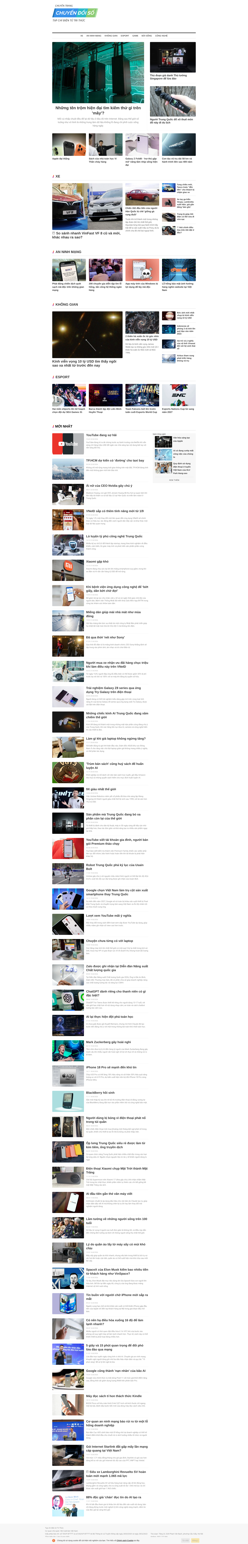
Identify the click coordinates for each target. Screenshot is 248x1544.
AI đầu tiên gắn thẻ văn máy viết (109, 1193)
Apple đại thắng (60, 159)
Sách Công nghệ (159, 434)
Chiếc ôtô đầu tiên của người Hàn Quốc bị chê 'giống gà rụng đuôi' (141, 211)
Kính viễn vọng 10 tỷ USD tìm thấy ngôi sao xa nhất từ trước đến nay (84, 363)
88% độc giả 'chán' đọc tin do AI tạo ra (113, 1497)
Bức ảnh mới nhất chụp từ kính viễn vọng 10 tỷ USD (185, 315)
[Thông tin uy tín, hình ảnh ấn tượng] (75, 21)
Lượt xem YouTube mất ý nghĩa (108, 915)
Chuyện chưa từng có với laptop (109, 941)
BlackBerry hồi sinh (100, 1092)
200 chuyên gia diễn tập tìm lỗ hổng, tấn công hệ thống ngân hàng (105, 287)
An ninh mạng (93, 36)
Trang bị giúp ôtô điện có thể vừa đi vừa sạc (185, 216)
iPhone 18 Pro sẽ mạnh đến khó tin (111, 1067)
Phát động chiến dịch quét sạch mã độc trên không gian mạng (68, 287)
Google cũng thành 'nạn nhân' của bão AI (116, 1371)
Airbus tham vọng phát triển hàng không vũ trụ (185, 358)
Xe (81, 36)
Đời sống (147, 36)
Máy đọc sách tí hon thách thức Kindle (114, 1396)
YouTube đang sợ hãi (101, 435)
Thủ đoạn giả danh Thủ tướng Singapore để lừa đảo (168, 77)
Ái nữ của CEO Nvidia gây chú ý (109, 485)
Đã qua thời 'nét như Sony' (105, 637)
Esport (125, 36)
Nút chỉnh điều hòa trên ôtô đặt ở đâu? (185, 230)
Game (135, 36)
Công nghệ (161, 36)
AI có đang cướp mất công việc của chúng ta (183, 453)
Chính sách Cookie (125, 1540)
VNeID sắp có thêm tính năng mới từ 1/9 (115, 511)
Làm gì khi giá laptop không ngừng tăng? (116, 738)
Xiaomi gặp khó (97, 561)
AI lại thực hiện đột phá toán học (109, 1016)
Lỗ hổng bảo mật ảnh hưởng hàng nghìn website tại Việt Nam (177, 287)
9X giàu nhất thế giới (101, 789)
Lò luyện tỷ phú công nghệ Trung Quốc (114, 536)
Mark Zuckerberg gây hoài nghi (108, 1042)
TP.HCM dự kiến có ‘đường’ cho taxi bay (115, 460)
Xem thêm (174, 480)
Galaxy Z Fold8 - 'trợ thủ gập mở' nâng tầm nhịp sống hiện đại (141, 162)
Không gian (111, 36)
